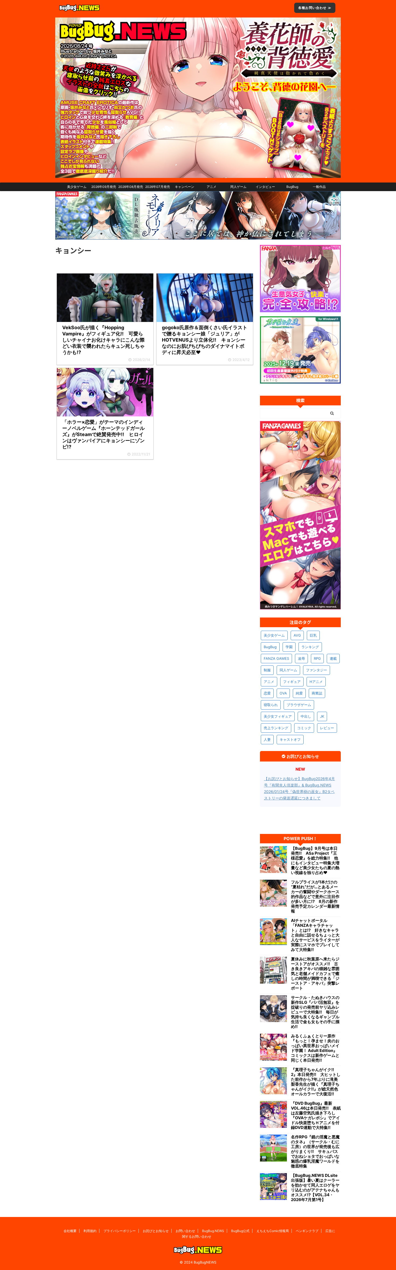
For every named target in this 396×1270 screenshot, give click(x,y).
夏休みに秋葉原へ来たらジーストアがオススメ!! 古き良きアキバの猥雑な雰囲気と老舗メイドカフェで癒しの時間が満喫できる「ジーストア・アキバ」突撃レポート (315, 974)
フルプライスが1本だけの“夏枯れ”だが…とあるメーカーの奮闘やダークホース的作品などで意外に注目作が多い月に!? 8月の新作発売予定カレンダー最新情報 (315, 897)
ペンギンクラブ (307, 1231)
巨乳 (313, 635)
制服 (267, 670)
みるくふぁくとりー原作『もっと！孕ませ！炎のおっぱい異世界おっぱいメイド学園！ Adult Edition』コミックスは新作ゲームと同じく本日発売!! (315, 1048)
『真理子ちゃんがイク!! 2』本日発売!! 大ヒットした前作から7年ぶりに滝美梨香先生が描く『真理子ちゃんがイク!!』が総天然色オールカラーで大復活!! (316, 1081)
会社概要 (70, 1231)
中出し (306, 716)
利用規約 (90, 1231)
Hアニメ (316, 681)
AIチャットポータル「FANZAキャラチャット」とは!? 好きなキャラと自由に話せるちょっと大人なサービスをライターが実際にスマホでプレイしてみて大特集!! (315, 935)
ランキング (310, 647)
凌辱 (301, 658)
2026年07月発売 (157, 187)
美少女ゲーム (76, 187)
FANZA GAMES (276, 658)
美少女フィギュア (278, 716)
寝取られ (271, 705)
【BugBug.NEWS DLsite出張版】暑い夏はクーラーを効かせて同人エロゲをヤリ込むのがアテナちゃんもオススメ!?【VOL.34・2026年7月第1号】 (315, 1187)
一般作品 (319, 187)
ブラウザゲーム (299, 705)
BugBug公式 (240, 1231)
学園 (289, 647)
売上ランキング (276, 728)
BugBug (292, 187)
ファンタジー (316, 670)
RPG (317, 658)
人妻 (267, 739)
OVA (283, 693)
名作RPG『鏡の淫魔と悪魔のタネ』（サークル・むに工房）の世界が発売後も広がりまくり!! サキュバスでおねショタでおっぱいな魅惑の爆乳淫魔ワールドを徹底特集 (315, 1152)
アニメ (211, 187)
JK (322, 716)
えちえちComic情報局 (272, 1231)
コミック (304, 728)
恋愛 (267, 693)
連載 (333, 658)
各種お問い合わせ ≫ (314, 8)
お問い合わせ (185, 1231)
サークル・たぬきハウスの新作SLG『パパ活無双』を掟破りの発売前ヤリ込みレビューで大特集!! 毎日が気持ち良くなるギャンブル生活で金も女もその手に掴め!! (315, 1012)
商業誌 (317, 693)
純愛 (299, 693)
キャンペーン (184, 187)
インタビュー (265, 187)
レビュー (327, 728)
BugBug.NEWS (213, 1231)
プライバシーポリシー (119, 1231)
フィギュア (292, 681)
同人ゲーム (238, 187)
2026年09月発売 (103, 187)
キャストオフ (290, 739)
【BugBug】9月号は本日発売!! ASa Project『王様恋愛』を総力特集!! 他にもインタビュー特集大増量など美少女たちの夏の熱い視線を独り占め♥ (315, 860)
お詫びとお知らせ (156, 1231)
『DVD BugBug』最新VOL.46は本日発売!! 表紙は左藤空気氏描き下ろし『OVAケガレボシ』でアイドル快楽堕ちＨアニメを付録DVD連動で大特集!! (316, 1115)
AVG (297, 635)
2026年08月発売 (130, 187)
